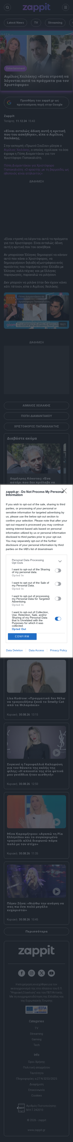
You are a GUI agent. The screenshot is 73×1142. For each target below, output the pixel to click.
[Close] (65, 492)
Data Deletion (14, 650)
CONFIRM (22, 636)
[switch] (58, 570)
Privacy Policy (58, 650)
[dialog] (36, 571)
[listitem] (36, 561)
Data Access (36, 650)
